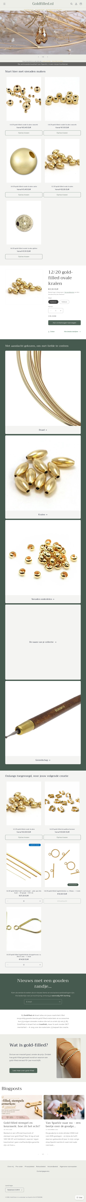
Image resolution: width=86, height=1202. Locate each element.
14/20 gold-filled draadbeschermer (62, 829)
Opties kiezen (23, 133)
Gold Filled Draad (40, 9)
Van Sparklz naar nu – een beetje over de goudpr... (63, 1124)
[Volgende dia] (47, 57)
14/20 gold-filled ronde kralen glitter (23, 248)
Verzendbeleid (52, 1166)
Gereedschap (42, 760)
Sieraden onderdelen (42, 599)
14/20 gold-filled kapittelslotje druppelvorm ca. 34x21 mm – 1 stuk (23, 955)
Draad (42, 430)
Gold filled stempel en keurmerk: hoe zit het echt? (22, 1124)
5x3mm (53, 302)
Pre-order (19, 1166)
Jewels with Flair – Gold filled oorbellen (52, 61)
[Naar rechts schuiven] (47, 1154)
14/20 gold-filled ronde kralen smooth (24, 125)
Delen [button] (52, 331)
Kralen (41, 514)
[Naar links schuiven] (38, 1154)
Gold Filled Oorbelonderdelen (54, 9)
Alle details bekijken (71, 331)
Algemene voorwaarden (68, 1166)
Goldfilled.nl (14, 1197)
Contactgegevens (43, 1171)
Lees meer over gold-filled (23, 1071)
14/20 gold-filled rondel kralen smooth (62, 125)
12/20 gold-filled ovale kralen (62, 186)
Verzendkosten (69, 292)
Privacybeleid (29, 1166)
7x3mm (64, 302)
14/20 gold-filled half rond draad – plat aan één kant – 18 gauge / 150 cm (23, 892)
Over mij (11, 1166)
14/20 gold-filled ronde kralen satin (24, 186)
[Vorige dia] (38, 57)
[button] (4, 4)
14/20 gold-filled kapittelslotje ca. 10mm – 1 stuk (62, 891)
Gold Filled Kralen (29, 9)
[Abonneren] (59, 1001)
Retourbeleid (40, 1166)
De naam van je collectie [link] (41, 642)
